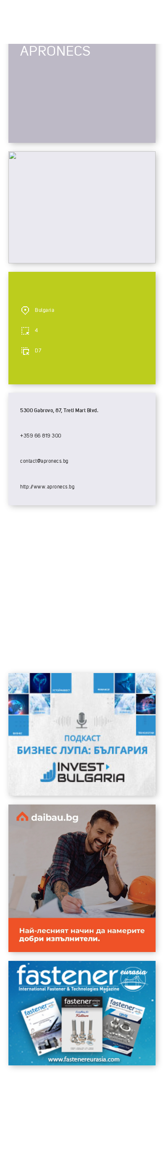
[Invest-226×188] (82, 793)
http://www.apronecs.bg (47, 487)
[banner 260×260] (82, 950)
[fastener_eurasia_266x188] (82, 1063)
